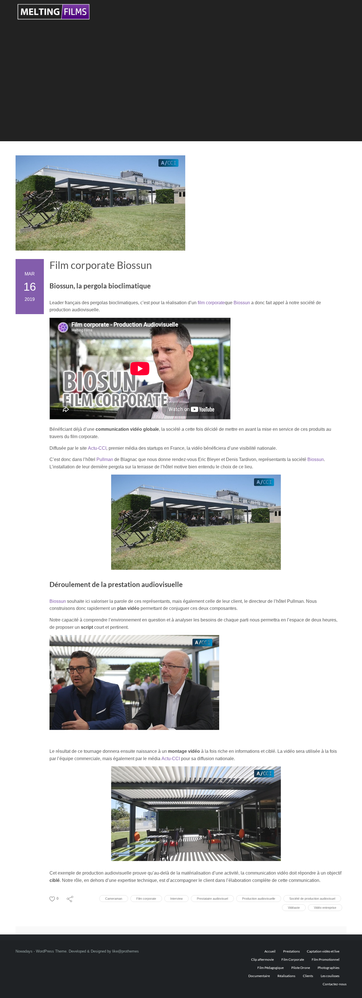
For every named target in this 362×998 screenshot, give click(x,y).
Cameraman (113, 898)
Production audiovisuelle (258, 898)
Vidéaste (294, 907)
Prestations (291, 951)
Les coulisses (330, 976)
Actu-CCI (97, 448)
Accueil (269, 951)
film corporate (211, 302)
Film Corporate (292, 959)
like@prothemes (125, 951)
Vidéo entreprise (325, 907)
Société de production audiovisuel (312, 898)
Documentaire (259, 976)
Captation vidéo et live (323, 951)
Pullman (104, 459)
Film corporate (146, 898)
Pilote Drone (300, 968)
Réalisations (286, 976)
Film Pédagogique (270, 968)
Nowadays (24, 951)
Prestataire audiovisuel (212, 898)
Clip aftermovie (262, 959)
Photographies (328, 968)
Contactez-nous (334, 984)
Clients (308, 976)
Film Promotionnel (325, 959)
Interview (176, 898)
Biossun (242, 302)
